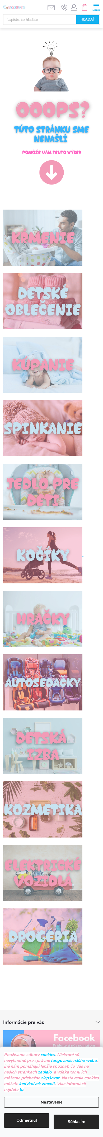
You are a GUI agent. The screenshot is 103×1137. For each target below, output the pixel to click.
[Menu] (96, 7)
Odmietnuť (26, 1120)
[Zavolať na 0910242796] (64, 7)
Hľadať (88, 19)
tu (21, 1089)
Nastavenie (52, 1102)
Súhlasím (76, 1122)
